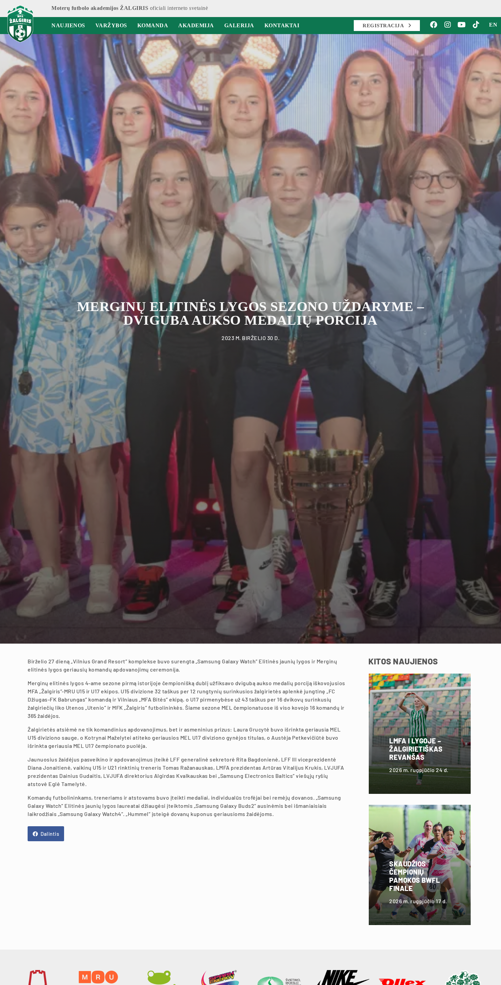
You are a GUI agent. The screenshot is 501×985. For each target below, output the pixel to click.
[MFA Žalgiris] (20, 24)
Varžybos (111, 25)
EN (493, 25)
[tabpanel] (250, 337)
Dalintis (49, 834)
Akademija (196, 25)
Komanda (152, 25)
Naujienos (68, 25)
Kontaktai (282, 25)
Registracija (384, 25)
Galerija (239, 25)
